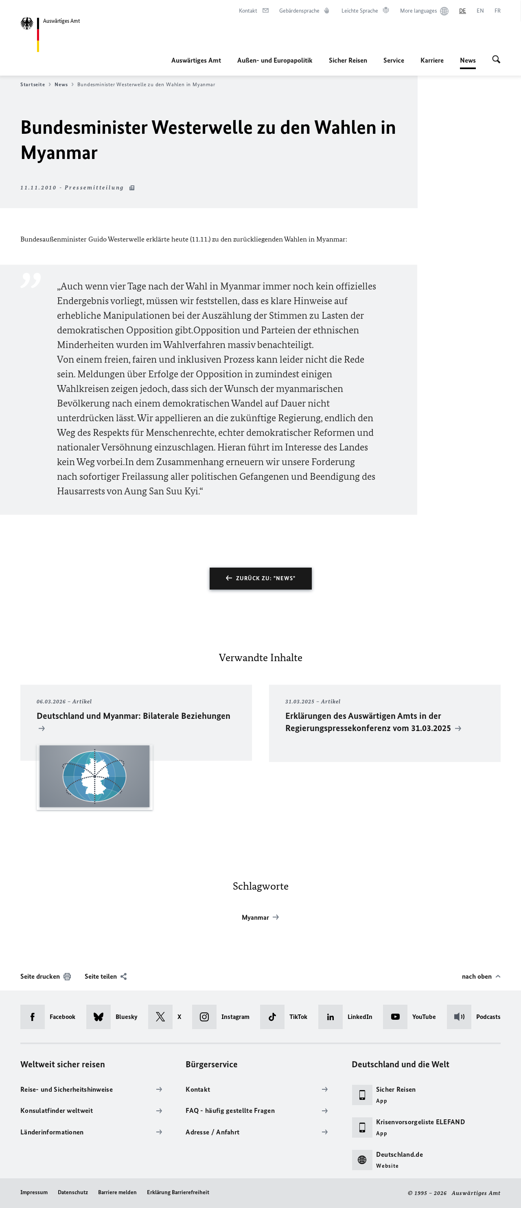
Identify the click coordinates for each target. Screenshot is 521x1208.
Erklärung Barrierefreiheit (178, 1192)
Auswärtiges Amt (196, 60)
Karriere (432, 60)
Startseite (32, 84)
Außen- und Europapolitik (275, 60)
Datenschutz (73, 1192)
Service (393, 60)
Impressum (34, 1192)
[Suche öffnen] (496, 60)
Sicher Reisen (348, 60)
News (468, 62)
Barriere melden (117, 1192)
